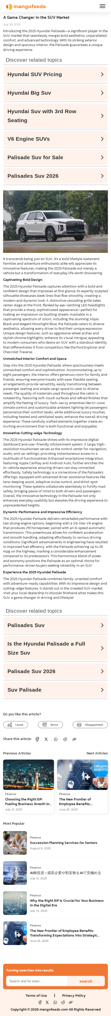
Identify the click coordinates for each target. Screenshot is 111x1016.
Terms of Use (36, 995)
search (86, 981)
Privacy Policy (74, 995)
